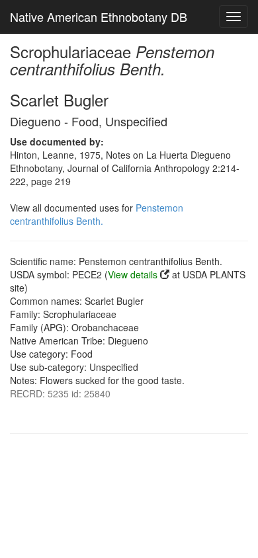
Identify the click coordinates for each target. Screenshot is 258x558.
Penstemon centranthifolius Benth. (96, 214)
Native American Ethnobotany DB (98, 16)
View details (132, 274)
